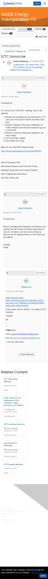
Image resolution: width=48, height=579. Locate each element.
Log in (37, 3)
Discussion (25, 29)
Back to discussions (12, 46)
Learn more (36, 572)
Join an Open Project (11, 541)
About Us (6, 566)
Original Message (27, 354)
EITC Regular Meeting (13, 464)
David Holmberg (24, 92)
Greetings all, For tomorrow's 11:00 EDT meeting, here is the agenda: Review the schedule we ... (27, 67)
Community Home (8, 29)
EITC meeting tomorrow (14, 424)
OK (44, 576)
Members (7, 33)
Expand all (9, 51)
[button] (4, 62)
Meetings (40, 29)
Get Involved (7, 537)
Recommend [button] (40, 78)
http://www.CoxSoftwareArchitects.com (25, 338)
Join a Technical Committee (13, 544)
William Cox (26, 287)
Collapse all (20, 51)
